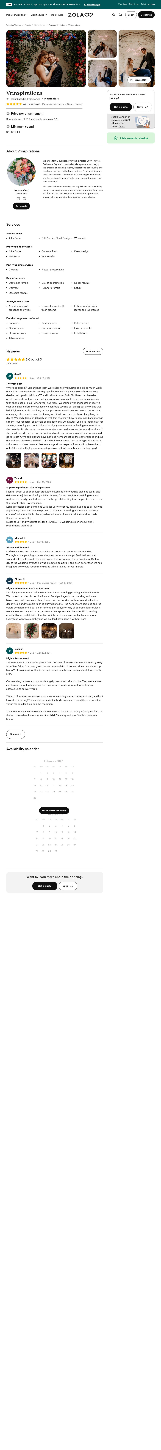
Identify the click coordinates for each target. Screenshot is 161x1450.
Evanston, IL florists (57, 25)
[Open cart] (120, 14)
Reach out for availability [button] (54, 810)
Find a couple (56, 15)
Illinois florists (39, 25)
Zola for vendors (148, 4)
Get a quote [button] (21, 206)
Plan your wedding (15, 15)
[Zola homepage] (80, 15)
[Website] (24, 198)
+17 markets (49, 98)
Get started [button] (146, 15)
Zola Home (134, 4)
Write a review (93, 351)
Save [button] (65, 885)
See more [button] (15, 734)
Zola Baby (122, 4)
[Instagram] (18, 198)
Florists (28, 25)
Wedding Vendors (13, 25)
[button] (139, 79)
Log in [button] (131, 15)
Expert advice (37, 15)
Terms (77, 4)
